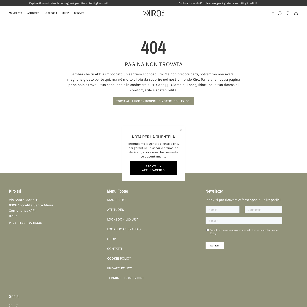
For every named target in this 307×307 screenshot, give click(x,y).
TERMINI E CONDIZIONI (125, 278)
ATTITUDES (115, 210)
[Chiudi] (181, 130)
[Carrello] (296, 13)
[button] (51, 13)
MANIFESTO (116, 200)
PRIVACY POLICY (119, 268)
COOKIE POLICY (119, 258)
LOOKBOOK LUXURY (122, 219)
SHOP (111, 239)
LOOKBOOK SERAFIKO (124, 229)
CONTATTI (114, 249)
